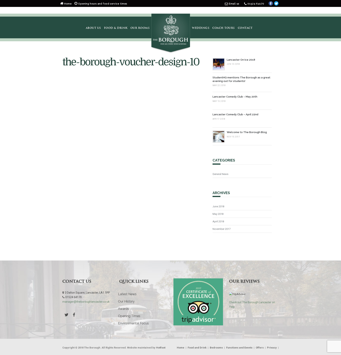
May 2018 (218, 213)
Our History (126, 301)
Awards (123, 309)
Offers (260, 347)
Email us (234, 3)
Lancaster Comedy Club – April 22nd (235, 114)
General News (220, 174)
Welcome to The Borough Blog (247, 132)
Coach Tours (223, 27)
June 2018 (218, 206)
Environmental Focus (133, 323)
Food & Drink (115, 27)
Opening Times (129, 316)
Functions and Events (239, 347)
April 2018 (218, 221)
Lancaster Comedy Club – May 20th (235, 96)
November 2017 (221, 228)
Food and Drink (197, 347)
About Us (93, 27)
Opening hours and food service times (102, 3)
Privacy (272, 347)
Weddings (200, 27)
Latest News (127, 294)
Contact (245, 27)
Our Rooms (140, 27)
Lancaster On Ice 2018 (241, 59)
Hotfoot (160, 347)
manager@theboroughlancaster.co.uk (86, 301)
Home (68, 3)
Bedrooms (216, 347)
